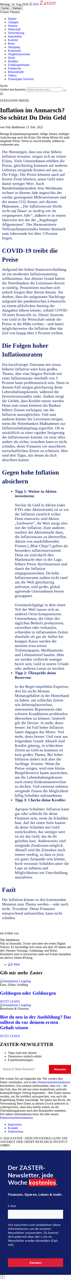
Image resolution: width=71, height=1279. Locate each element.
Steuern (12, 25)
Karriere (13, 40)
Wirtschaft (14, 29)
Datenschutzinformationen (53, 1082)
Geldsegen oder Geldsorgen (28, 993)
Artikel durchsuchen (12, 89)
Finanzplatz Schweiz (21, 79)
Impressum (14, 1124)
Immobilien (15, 36)
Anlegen (13, 22)
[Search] (64, 90)
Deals (11, 57)
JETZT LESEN (10, 1001)
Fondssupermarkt (18, 64)
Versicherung (16, 33)
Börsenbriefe (16, 72)
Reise (11, 43)
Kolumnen (14, 50)
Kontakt (13, 1128)
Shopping (14, 47)
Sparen (12, 18)
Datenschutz (15, 1131)
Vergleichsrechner (19, 54)
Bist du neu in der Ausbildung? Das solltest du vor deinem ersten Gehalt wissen (35, 1022)
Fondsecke (14, 68)
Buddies (13, 61)
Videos (12, 75)
